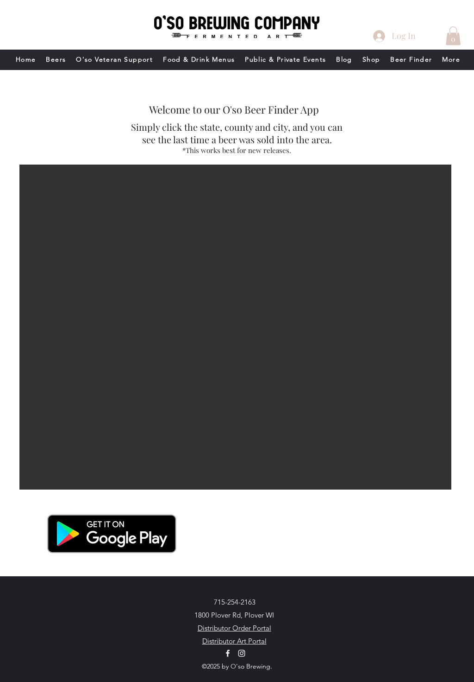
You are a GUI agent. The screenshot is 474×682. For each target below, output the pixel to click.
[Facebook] (227, 653)
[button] (453, 35)
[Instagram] (241, 653)
